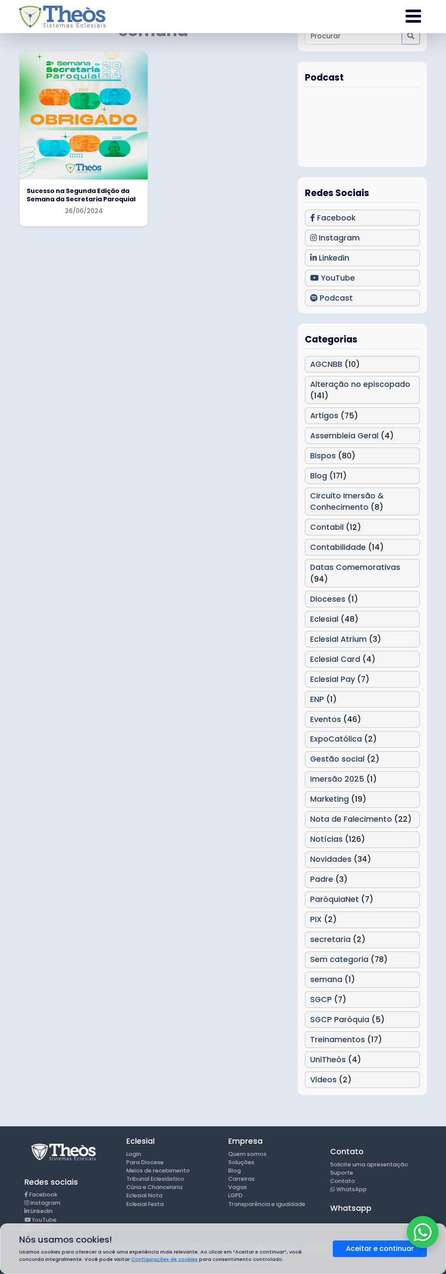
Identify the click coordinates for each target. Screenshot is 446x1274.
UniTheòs (328, 1059)
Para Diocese (145, 1162)
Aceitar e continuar (380, 1249)
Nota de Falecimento (351, 819)
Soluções (241, 1162)
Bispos (323, 456)
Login (133, 1154)
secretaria (330, 939)
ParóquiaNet (334, 899)
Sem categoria (339, 959)
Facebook (335, 218)
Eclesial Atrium (338, 639)
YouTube (337, 278)
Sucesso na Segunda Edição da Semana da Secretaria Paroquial (81, 194)
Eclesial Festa (145, 1204)
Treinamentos (337, 1039)
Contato (342, 1181)
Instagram (338, 238)
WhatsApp (351, 1189)
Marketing (329, 799)
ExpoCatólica (336, 739)
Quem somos (247, 1154)
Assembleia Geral (344, 435)
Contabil (327, 527)
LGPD (235, 1195)
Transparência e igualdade (266, 1204)
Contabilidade (338, 547)
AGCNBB (326, 364)
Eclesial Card (335, 659)
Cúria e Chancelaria (154, 1187)
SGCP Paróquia (339, 1019)
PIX (316, 919)
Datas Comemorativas (355, 567)
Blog (318, 476)
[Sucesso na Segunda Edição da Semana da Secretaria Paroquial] (84, 115)
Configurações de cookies (164, 1259)
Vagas (237, 1187)
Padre (321, 879)
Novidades (330, 859)
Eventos (325, 719)
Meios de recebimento (158, 1170)
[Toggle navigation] (413, 16)
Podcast (335, 298)
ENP (317, 699)
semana (326, 979)
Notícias (326, 839)
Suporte (341, 1172)
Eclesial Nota (144, 1195)
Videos (323, 1079)
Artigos (324, 415)
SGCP (321, 999)
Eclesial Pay (332, 679)
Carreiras (241, 1179)
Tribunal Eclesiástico (155, 1179)
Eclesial (324, 619)
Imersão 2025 (337, 779)
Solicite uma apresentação (369, 1164)
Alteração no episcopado (360, 384)
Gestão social (337, 759)
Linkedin (333, 258)
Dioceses (327, 599)
